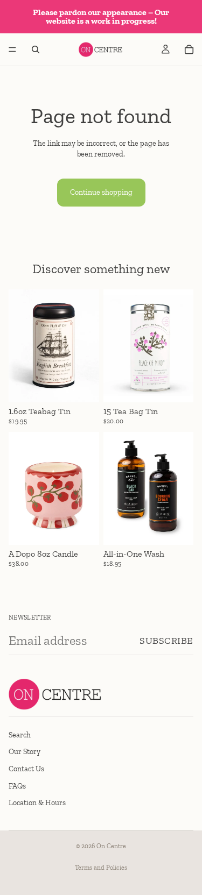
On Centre (111, 846)
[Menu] (12, 49)
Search (20, 734)
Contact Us (26, 768)
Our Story (24, 751)
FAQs (17, 785)
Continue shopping (101, 192)
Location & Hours (37, 802)
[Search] (35, 49)
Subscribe (166, 641)
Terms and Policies (101, 867)
